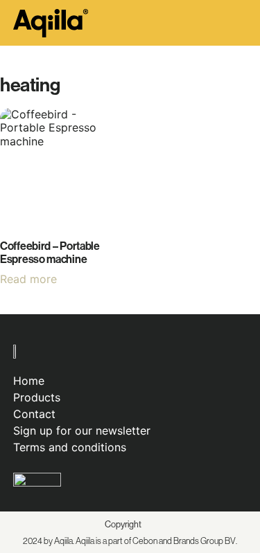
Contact (34, 414)
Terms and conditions (69, 447)
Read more (28, 279)
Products (36, 397)
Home (28, 381)
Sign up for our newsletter (81, 430)
